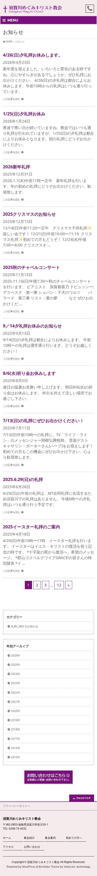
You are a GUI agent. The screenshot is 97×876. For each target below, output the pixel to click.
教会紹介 (29, 838)
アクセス (8, 847)
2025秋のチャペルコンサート (31, 267)
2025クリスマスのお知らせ (29, 214)
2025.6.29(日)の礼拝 (23, 479)
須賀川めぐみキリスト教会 (43, 862)
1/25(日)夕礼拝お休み (24, 114)
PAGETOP (83, 798)
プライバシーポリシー (16, 806)
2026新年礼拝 (16, 167)
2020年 (15, 711)
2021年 (15, 702)
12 (59, 585)
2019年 (15, 720)
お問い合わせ (32, 847)
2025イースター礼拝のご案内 (31, 527)
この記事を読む (11, 99)
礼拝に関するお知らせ (24, 626)
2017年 (15, 739)
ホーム (7, 838)
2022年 (15, 692)
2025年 (15, 665)
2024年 (15, 674)
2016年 (15, 748)
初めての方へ (74, 838)
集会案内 (50, 838)
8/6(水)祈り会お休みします (29, 373)
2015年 (15, 757)
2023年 (15, 683)
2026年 (15, 655)
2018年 (15, 729)
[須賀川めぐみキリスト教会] (32, 8)
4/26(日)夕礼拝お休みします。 (32, 55)
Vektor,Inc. (70, 866)
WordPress (28, 866)
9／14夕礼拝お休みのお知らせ (32, 326)
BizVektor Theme (49, 866)
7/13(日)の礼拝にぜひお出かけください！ (43, 420)
